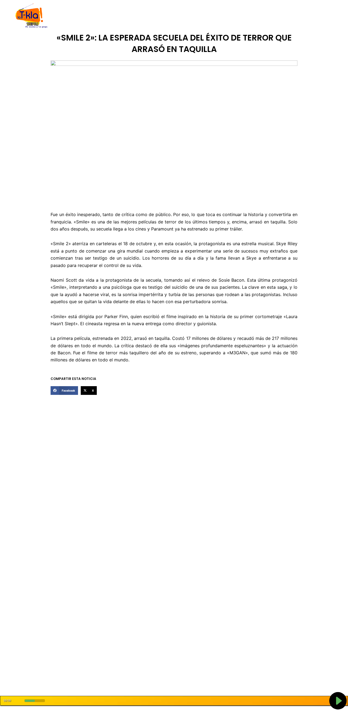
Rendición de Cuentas (161, 16)
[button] (64, 390)
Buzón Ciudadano (259, 16)
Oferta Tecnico (295, 16)
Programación (199, 16)
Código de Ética (120, 16)
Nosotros (92, 16)
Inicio (73, 16)
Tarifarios (228, 16)
